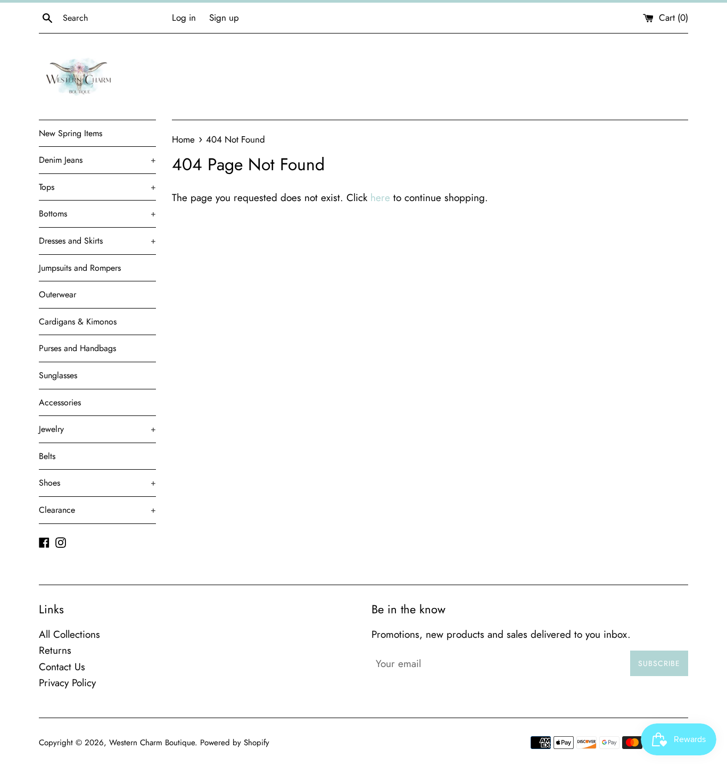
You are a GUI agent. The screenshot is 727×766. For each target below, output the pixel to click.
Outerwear (57, 294)
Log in (184, 17)
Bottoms (97, 213)
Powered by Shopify (234, 742)
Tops (97, 187)
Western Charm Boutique (152, 742)
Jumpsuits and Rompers (80, 268)
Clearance (97, 510)
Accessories (60, 402)
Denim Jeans (97, 160)
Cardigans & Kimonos (78, 321)
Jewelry (97, 429)
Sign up (224, 17)
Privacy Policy (67, 683)
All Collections (69, 634)
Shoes (97, 483)
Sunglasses (58, 375)
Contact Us (62, 667)
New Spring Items (70, 133)
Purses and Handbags (77, 348)
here (380, 197)
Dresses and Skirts (97, 241)
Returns (55, 650)
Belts (47, 456)
